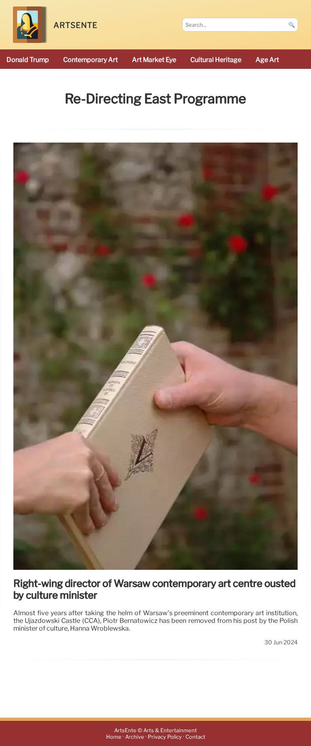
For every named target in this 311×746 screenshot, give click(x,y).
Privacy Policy (165, 737)
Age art (267, 60)
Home (113, 737)
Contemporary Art (90, 60)
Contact (195, 737)
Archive (134, 737)
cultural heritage (215, 60)
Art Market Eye (154, 60)
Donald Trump (27, 60)
